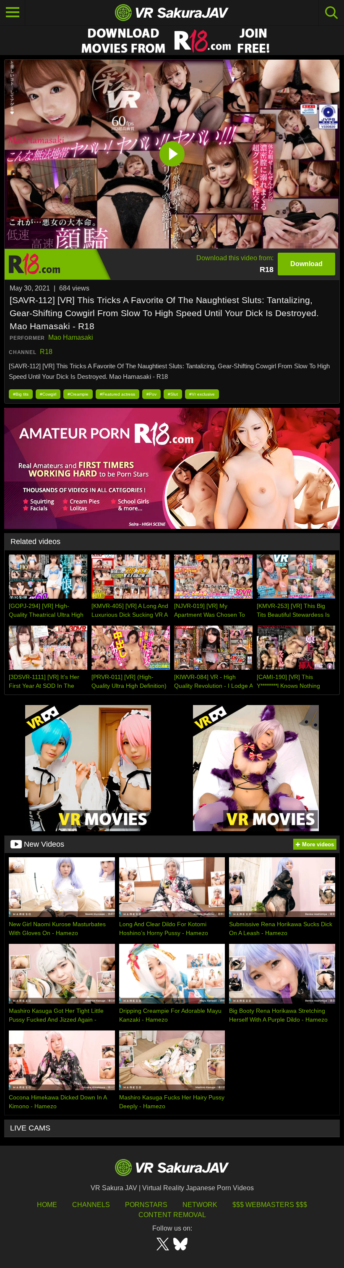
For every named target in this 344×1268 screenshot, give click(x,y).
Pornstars (146, 1204)
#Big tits (21, 394)
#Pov (151, 394)
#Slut (173, 394)
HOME (47, 1204)
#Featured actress (117, 394)
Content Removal (172, 1214)
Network (199, 1204)
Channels (91, 1204)
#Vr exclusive (202, 394)
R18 (46, 351)
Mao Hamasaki (70, 337)
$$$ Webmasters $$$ (269, 1204)
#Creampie (78, 394)
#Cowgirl (48, 394)
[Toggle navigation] (12, 12)
